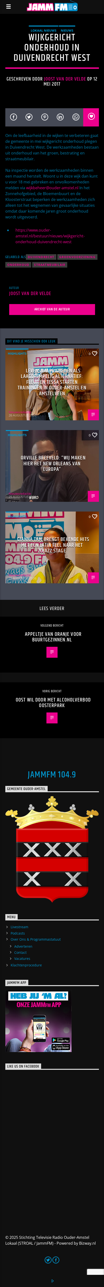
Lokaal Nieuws (43, 30)
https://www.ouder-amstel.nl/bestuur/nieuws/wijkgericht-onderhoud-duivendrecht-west (50, 235)
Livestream (19, 927)
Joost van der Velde (65, 79)
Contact (20, 952)
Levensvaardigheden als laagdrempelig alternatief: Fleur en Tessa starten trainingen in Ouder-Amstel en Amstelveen (52, 382)
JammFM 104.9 (52, 775)
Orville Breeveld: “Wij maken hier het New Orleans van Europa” (53, 464)
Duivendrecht (41, 257)
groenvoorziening (77, 257)
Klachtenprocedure (26, 965)
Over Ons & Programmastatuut (36, 939)
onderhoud (18, 265)
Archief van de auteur (52, 309)
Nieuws (67, 30)
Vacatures (22, 958)
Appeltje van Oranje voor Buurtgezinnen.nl (53, 637)
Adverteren (23, 946)
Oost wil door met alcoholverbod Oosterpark (53, 703)
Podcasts (18, 933)
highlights (17, 353)
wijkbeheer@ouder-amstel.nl (52, 187)
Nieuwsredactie (20, 412)
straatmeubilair (49, 265)
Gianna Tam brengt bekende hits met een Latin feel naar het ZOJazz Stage (53, 545)
